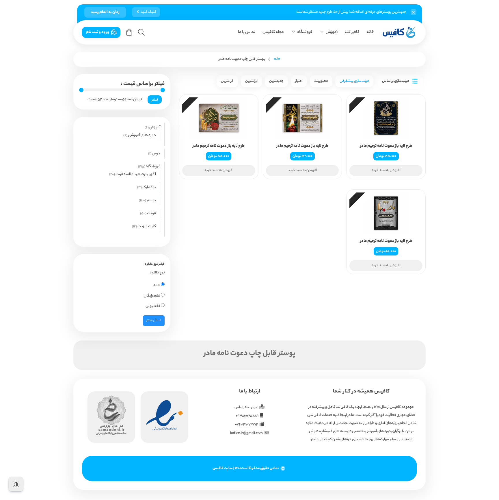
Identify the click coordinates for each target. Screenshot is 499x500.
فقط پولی (153, 306)
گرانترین (227, 81)
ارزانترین (251, 81)
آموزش (332, 32)
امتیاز (299, 81)
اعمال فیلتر (153, 320)
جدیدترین (276, 81)
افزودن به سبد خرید (386, 170)
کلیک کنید (149, 12)
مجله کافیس (273, 32)
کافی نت (352, 32)
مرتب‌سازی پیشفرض (354, 81)
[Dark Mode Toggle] (16, 484)
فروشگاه (304, 32)
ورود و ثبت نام (97, 32)
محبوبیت (321, 81)
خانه (370, 32)
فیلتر (154, 99)
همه (157, 285)
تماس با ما (246, 32)
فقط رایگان (152, 296)
